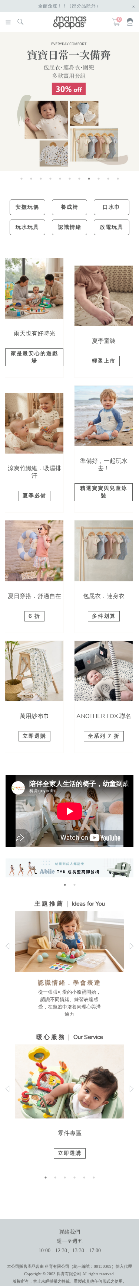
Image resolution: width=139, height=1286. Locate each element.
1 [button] (21, 178)
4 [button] (50, 178)
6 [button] (69, 178)
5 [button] (60, 178)
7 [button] (79, 178)
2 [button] (31, 178)
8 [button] (89, 178)
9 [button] (98, 178)
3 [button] (40, 178)
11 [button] (118, 178)
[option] (69, 101)
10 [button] (108, 178)
